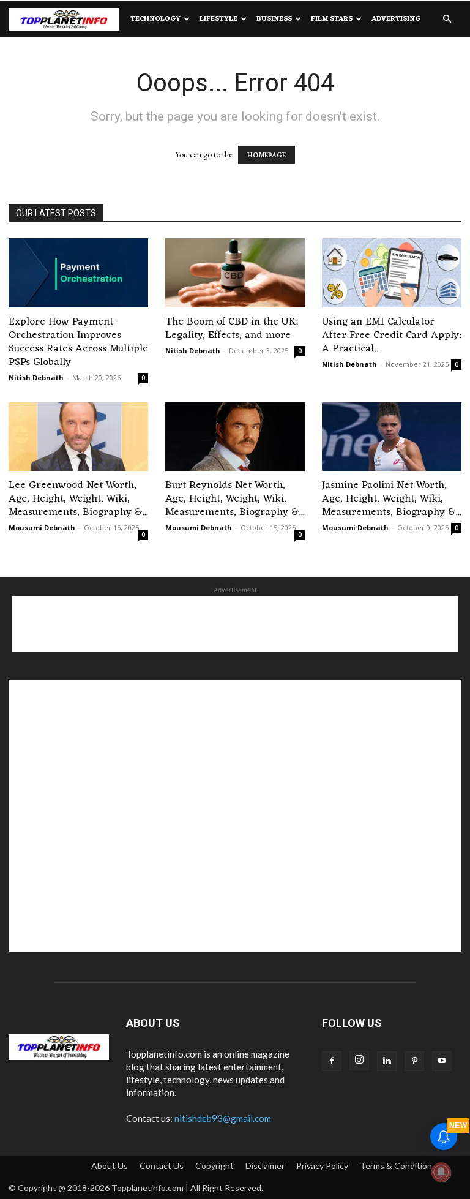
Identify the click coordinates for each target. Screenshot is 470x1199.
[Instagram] (359, 1060)
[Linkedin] (387, 1061)
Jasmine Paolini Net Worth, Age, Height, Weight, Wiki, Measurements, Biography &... (391, 499)
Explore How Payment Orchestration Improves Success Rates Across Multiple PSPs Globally (78, 342)
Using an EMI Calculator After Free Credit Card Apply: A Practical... (391, 335)
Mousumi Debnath (42, 527)
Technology (155, 19)
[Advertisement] (235, 624)
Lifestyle (218, 19)
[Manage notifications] (441, 1172)
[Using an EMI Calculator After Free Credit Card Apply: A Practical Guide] (391, 272)
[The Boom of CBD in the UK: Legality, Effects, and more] (235, 272)
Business (274, 19)
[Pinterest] (414, 1061)
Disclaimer (265, 1165)
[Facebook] (331, 1061)
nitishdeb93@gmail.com (222, 1118)
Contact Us (162, 1165)
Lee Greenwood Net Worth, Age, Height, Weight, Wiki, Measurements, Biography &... (78, 499)
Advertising (395, 19)
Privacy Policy (322, 1165)
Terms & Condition (396, 1165)
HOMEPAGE (266, 155)
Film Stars (331, 19)
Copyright (214, 1165)
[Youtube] (442, 1061)
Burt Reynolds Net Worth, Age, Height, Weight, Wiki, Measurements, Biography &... (234, 499)
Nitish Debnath (36, 377)
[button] (446, 19)
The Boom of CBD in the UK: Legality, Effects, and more (231, 329)
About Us (109, 1165)
